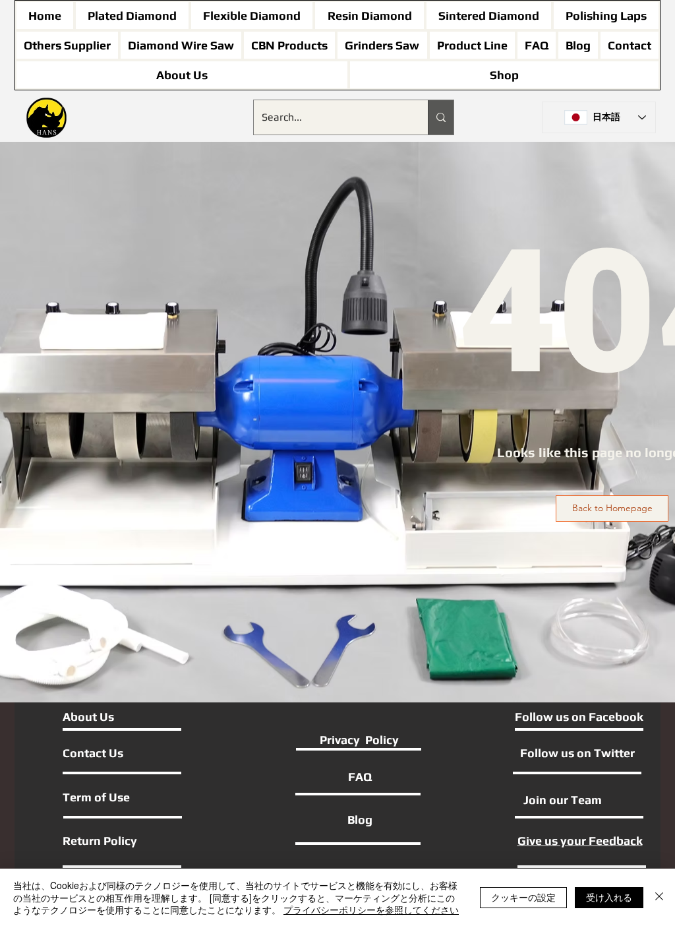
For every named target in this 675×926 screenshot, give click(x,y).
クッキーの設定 (523, 897)
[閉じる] (659, 897)
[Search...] (441, 117)
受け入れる (609, 897)
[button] (612, 508)
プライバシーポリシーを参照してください (371, 909)
